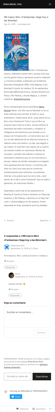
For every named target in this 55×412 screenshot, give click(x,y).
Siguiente (44, 220)
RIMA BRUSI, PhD (12, 4)
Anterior (10, 220)
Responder (10, 267)
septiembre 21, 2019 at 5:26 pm (29, 277)
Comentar (41, 332)
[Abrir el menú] (50, 4)
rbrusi (17, 274)
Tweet (17, 397)
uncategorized (23, 24)
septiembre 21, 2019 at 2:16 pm (24, 248)
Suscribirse (42, 376)
